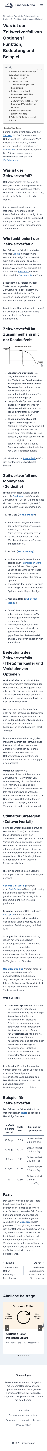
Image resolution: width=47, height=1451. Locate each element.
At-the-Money (27, 514)
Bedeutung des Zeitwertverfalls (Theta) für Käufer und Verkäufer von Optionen (24, 102)
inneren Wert (10, 149)
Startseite (7, 16)
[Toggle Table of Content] (38, 68)
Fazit (13, 120)
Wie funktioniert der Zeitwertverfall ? (20, 76)
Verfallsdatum (10, 160)
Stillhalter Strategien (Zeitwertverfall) (21, 112)
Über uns (36, 1420)
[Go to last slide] (7, 1328)
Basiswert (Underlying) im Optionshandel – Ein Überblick (35, 1270)
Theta (17, 253)
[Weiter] (40, 1328)
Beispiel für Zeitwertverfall (23, 117)
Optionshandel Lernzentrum (23, 1415)
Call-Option (15, 889)
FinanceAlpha (15, 1343)
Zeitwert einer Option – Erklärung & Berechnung (10, 1270)
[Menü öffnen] (41, 5)
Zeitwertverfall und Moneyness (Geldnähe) (22, 93)
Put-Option (9, 914)
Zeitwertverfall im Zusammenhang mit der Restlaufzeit (22, 84)
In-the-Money (25, 551)
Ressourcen (12, 1420)
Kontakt (25, 1420)
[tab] (18, 1355)
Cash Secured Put (13, 969)
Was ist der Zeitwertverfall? (24, 71)
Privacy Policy (23, 1425)
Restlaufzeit (29, 458)
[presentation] (23, 1315)
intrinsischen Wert (31, 563)
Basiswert (23, 271)
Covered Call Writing (14, 885)
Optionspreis (25, 275)
